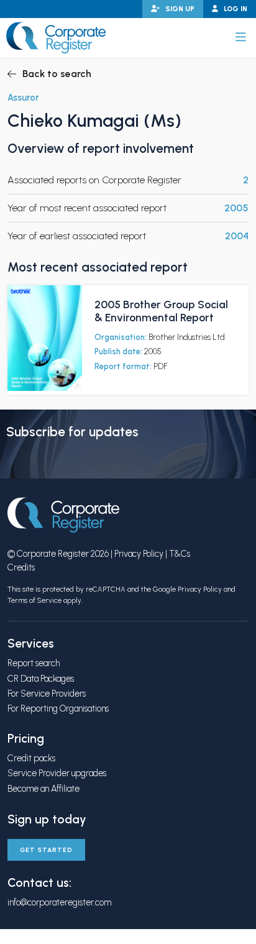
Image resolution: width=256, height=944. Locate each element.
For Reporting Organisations (58, 708)
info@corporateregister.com (59, 902)
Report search (33, 663)
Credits (21, 567)
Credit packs (31, 758)
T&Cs (179, 553)
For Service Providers (46, 693)
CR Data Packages (40, 678)
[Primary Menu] (241, 37)
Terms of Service (34, 600)
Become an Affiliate (43, 788)
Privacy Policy (138, 553)
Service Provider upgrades (56, 773)
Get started (46, 850)
